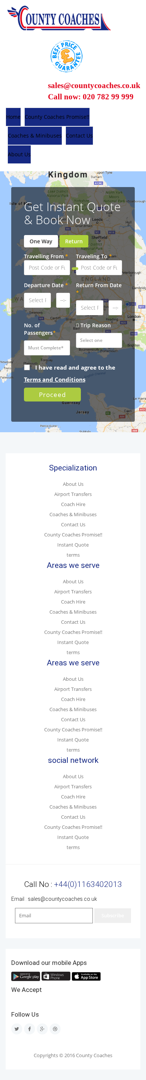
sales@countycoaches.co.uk (62, 899)
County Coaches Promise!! (57, 116)
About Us (19, 154)
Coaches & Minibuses (35, 135)
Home (13, 116)
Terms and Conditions (54, 379)
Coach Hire (73, 504)
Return (74, 241)
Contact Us (79, 135)
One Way (41, 241)
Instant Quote (73, 545)
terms (73, 555)
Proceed (52, 394)
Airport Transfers (73, 494)
